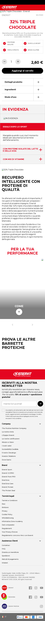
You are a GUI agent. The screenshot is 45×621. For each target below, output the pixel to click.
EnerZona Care (7, 483)
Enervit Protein (7, 487)
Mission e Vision (8, 442)
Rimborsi (5, 507)
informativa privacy (12, 416)
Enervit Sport (7, 469)
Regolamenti (7, 528)
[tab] (22, 82)
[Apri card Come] (19, 312)
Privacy (4, 511)
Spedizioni (6, 556)
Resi (3, 504)
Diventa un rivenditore (10, 552)
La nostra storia (8, 432)
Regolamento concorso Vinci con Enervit (17, 535)
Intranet (5, 563)
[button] (5, 617)
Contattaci (6, 545)
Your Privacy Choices (10, 532)
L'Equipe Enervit (8, 435)
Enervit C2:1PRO (8, 473)
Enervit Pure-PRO (8, 477)
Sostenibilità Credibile (10, 449)
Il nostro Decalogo (9, 453)
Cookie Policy (7, 514)
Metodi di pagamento (10, 559)
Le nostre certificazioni (10, 439)
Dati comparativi (8, 525)
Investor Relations (9, 456)
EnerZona (5, 480)
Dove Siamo (6, 460)
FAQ (3, 549)
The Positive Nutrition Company (14, 428)
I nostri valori (6, 446)
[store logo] (9, 7)
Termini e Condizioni (9, 500)
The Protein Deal (8, 490)
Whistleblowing (8, 518)
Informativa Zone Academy (12, 521)
